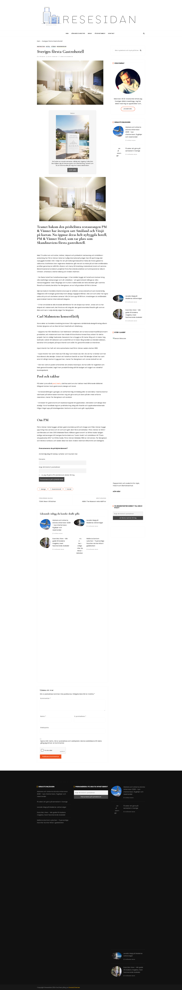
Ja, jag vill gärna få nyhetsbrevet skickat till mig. (58, 475)
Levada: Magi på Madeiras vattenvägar (51, 807)
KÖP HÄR (72, 170)
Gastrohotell (56, 489)
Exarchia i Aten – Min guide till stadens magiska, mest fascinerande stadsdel (51, 813)
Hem (67, 33)
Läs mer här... (127, 109)
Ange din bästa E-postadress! (49, 467)
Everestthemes (74, 987)
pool (54, 383)
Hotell (48, 46)
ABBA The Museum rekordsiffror (94, 501)
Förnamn (42, 459)
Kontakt (111, 33)
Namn (43, 716)
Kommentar (45, 698)
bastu (58, 383)
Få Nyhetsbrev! (100, 33)
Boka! (90, 33)
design (43, 489)
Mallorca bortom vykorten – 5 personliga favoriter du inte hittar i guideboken (52, 821)
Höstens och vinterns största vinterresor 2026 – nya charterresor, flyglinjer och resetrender (61, 525)
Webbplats (44, 727)
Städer (53, 46)
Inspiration (41, 46)
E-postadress (80, 716)
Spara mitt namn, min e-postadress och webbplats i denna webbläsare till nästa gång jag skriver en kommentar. (71, 742)
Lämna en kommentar (66, 56)
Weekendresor (61, 46)
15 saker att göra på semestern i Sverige (52, 802)
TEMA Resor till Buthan (47, 501)
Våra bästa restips (78, 33)
